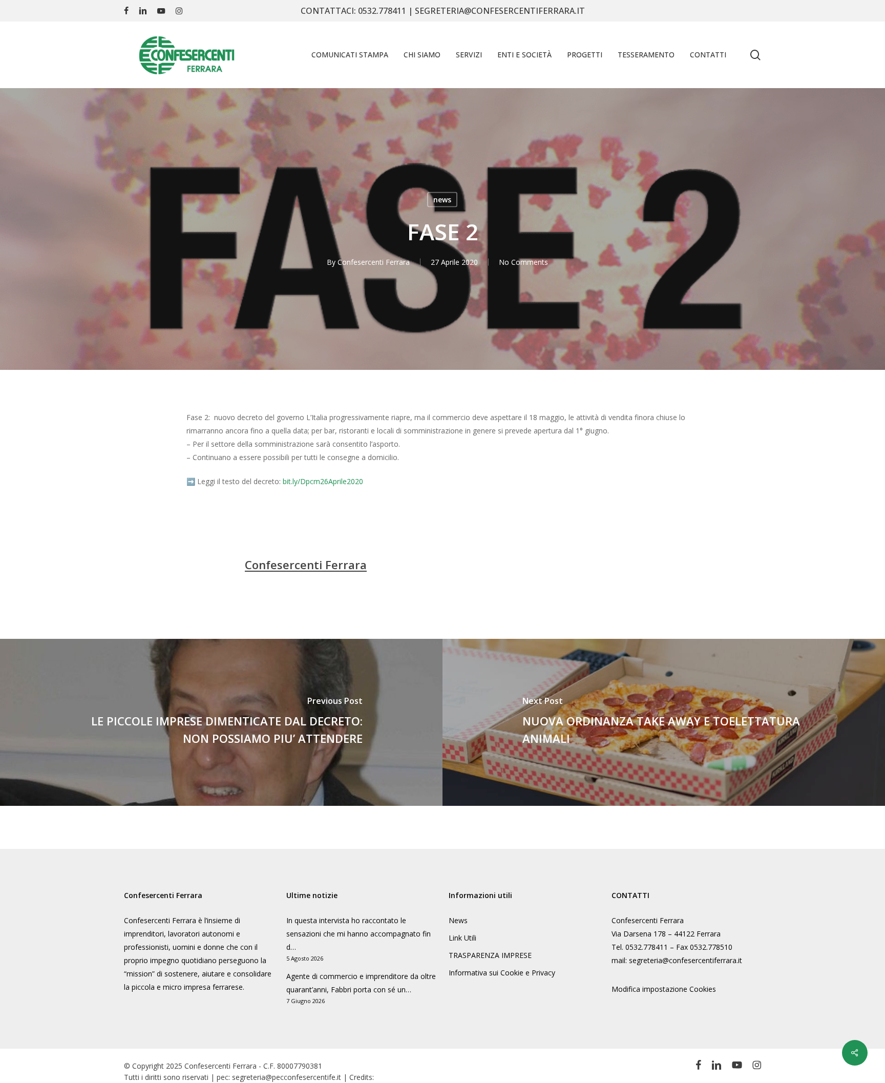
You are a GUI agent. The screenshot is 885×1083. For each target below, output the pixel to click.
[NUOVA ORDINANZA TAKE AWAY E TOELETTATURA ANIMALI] (663, 722)
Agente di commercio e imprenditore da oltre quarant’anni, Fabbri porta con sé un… (361, 982)
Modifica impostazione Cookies (664, 989)
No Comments (523, 262)
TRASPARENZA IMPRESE (490, 955)
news (442, 199)
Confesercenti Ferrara (374, 262)
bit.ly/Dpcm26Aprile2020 (323, 481)
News (458, 920)
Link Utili (462, 938)
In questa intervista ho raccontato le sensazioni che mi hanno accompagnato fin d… (358, 933)
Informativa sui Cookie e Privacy (502, 972)
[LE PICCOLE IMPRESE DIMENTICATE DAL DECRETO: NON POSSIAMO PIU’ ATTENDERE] (221, 722)
